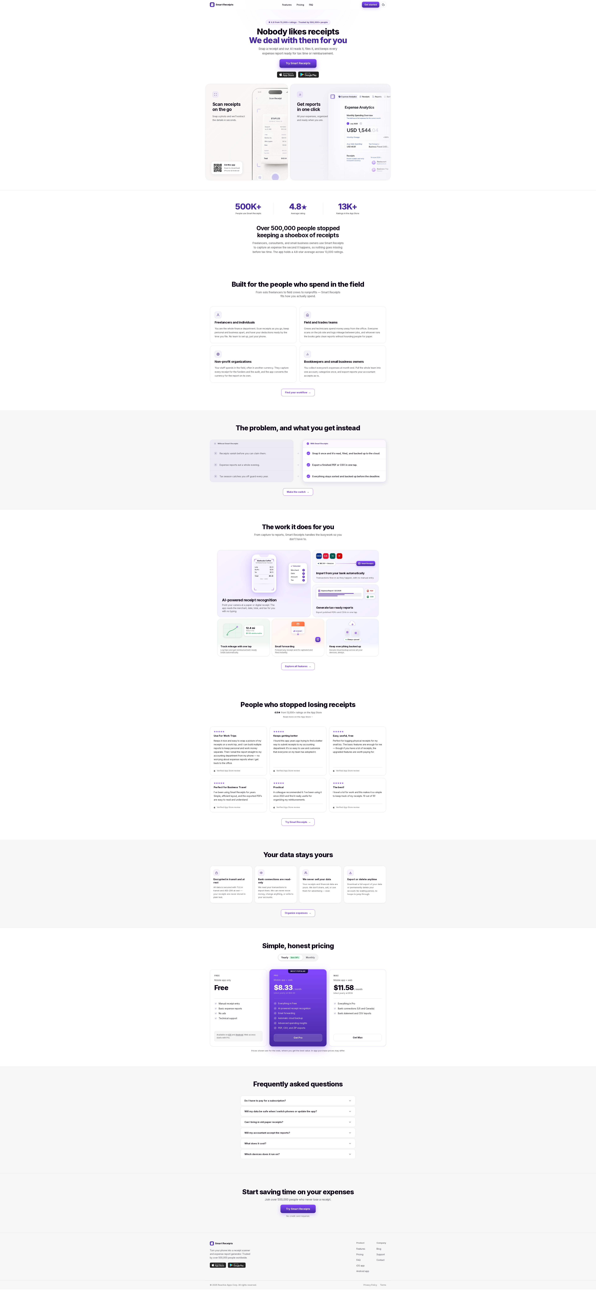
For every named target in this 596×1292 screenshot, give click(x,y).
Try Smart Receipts (298, 63)
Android (239, 1035)
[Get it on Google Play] (308, 75)
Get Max (358, 1037)
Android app (362, 1271)
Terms (383, 1285)
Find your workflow (298, 392)
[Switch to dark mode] (383, 4)
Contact (380, 1260)
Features (287, 4)
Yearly (290, 957)
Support (381, 1254)
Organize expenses (298, 912)
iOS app (360, 1265)
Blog (379, 1248)
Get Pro (298, 1037)
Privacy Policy (370, 1285)
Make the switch (298, 491)
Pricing (300, 4)
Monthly (310, 957)
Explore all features (298, 666)
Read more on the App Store (297, 717)
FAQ (311, 4)
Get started (370, 4)
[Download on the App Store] (286, 75)
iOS (229, 1035)
